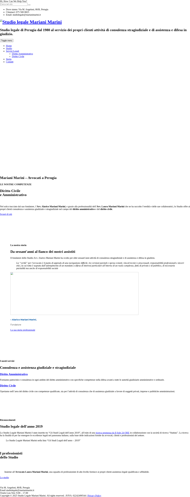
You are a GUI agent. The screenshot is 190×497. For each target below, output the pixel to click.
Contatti (9, 61)
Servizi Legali (12, 51)
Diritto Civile (18, 56)
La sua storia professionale (22, 330)
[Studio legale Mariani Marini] (31, 22)
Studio (9, 48)
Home (9, 45)
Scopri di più (6, 214)
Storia (8, 59)
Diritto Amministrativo (22, 53)
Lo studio (4, 477)
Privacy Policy (94, 495)
